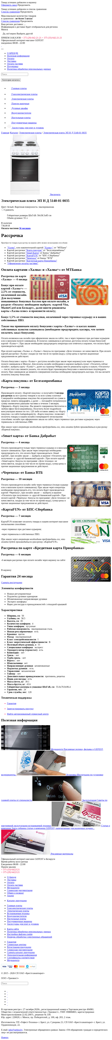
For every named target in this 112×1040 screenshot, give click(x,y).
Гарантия (11, 703)
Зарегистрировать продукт (20, 708)
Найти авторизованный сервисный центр (28, 714)
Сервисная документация (19, 890)
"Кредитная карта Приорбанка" (41, 261)
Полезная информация (18, 56)
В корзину (6, 570)
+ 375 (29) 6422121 (10, 872)
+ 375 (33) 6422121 (10, 869)
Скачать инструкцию (11, 582)
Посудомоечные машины (19, 921)
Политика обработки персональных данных (29, 69)
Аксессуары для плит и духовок (23, 924)
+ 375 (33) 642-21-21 (52, 37)
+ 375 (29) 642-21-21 (31, 37)
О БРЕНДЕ (12, 53)
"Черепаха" (31, 258)
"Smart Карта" (33, 253)
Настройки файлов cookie (20, 934)
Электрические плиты (18, 911)
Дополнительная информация (22, 955)
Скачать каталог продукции (21, 952)
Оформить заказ (9, 5)
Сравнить (9, 210)
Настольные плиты (16, 918)
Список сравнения (10, 12)
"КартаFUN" (32, 255)
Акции (10, 895)
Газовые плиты (14, 905)
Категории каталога (11, 80)
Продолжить (24, 5)
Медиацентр (13, 887)
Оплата (10, 58)
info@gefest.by (15, 1030)
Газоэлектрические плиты (20, 908)
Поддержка (12, 66)
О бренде (11, 877)
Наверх (4, 1037)
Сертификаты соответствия (20, 957)
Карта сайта (13, 929)
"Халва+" (48, 247)
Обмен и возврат (15, 893)
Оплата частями (15, 64)
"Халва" (11, 247)
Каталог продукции (17, 900)
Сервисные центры (16, 944)
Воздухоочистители (17, 916)
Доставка (11, 61)
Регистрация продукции (19, 947)
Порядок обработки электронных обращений (29, 937)
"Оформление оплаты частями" (22, 263)
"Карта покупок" (34, 250)
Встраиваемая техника (18, 913)
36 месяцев (25, 228)
